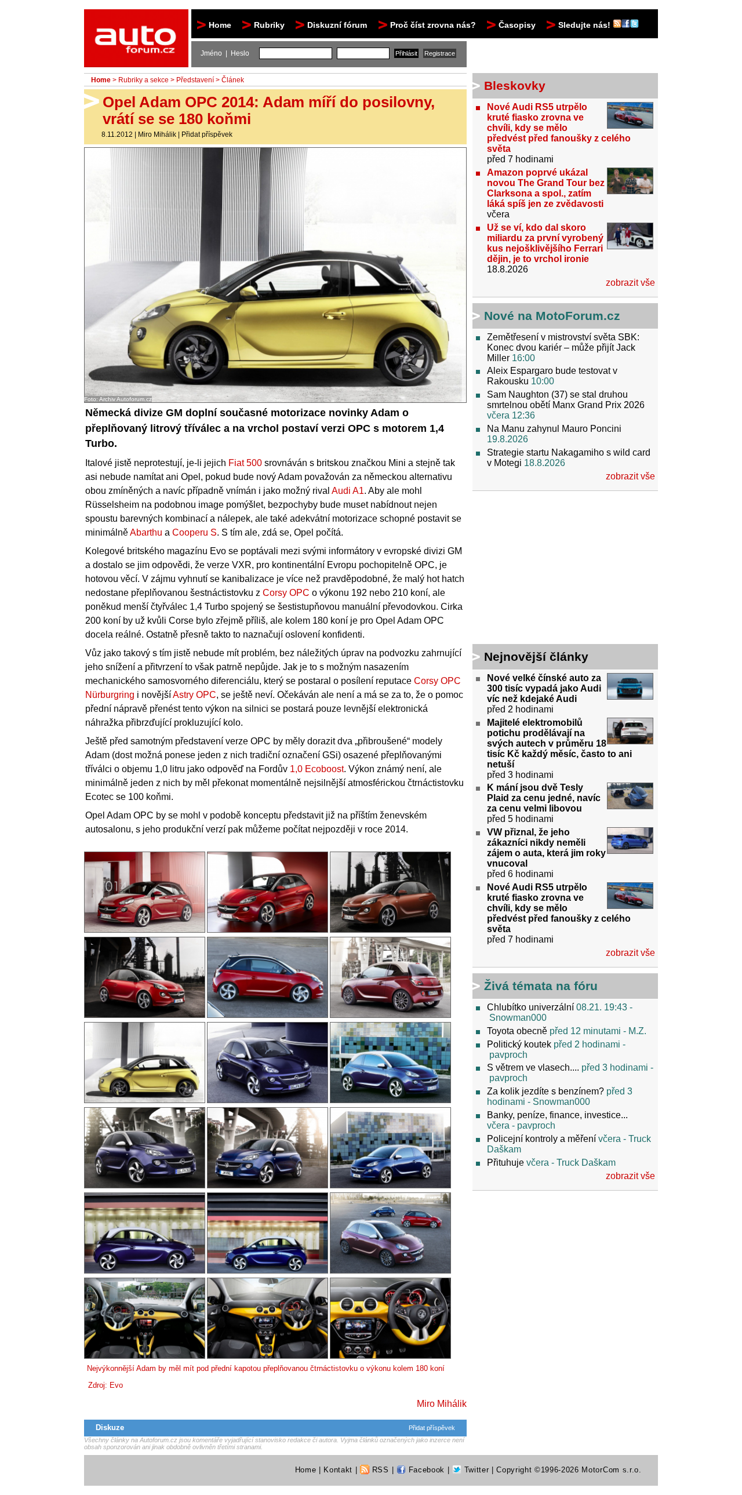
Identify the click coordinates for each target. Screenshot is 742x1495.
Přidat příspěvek (206, 134)
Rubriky (269, 25)
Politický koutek (519, 1044)
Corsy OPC (286, 593)
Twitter (475, 1469)
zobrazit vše (630, 283)
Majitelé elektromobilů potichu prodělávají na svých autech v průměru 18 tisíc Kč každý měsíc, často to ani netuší (559, 743)
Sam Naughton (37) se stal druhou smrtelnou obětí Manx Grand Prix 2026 (566, 400)
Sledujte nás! (585, 25)
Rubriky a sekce (143, 80)
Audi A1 (348, 491)
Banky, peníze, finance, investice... (557, 1115)
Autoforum (137, 19)
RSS (379, 1469)
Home (220, 25)
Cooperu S (194, 532)
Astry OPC (194, 695)
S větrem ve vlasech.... (533, 1067)
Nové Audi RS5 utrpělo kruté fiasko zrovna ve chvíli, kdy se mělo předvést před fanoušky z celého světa (559, 128)
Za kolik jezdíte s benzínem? (545, 1091)
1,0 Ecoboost (317, 769)
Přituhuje (505, 1162)
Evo (116, 1385)
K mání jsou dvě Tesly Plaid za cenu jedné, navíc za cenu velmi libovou (544, 798)
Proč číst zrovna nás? (433, 25)
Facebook (425, 1469)
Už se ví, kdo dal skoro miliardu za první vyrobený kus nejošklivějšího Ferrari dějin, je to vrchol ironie (545, 243)
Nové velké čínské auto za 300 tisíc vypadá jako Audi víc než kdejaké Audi (544, 688)
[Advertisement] (544, 569)
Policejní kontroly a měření (541, 1139)
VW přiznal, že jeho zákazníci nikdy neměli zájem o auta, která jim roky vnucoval (546, 847)
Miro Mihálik (157, 134)
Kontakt (337, 1469)
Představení (195, 80)
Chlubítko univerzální (530, 1007)
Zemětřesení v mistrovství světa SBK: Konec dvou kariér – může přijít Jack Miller (563, 347)
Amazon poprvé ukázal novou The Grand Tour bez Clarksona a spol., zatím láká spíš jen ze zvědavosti (546, 188)
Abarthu (146, 532)
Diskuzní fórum (337, 25)
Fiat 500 (245, 463)
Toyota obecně (517, 1031)
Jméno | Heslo (225, 53)
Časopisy (517, 25)
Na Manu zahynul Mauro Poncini (554, 429)
